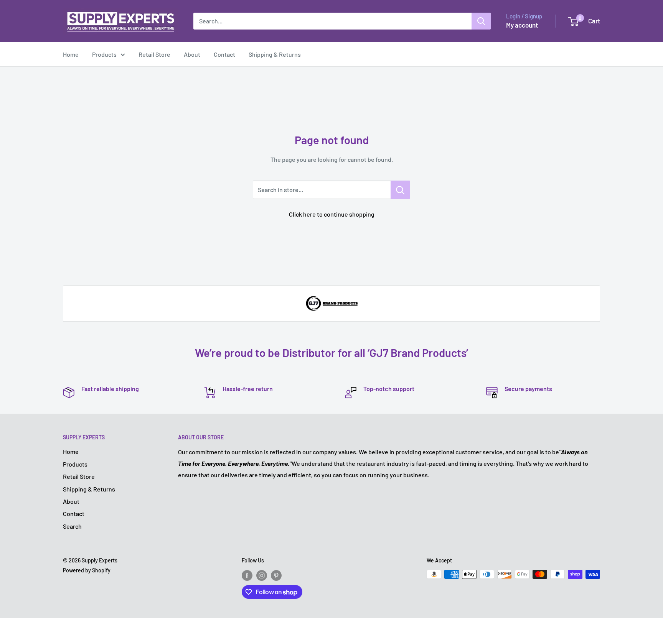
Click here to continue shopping (331, 214)
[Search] (481, 21)
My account (522, 25)
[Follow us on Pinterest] (276, 575)
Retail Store (154, 54)
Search (72, 526)
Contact (224, 54)
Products (104, 54)
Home (71, 54)
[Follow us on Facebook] (247, 575)
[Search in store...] (400, 190)
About (192, 54)
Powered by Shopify (86, 570)
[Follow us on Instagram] (261, 575)
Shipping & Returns (275, 54)
